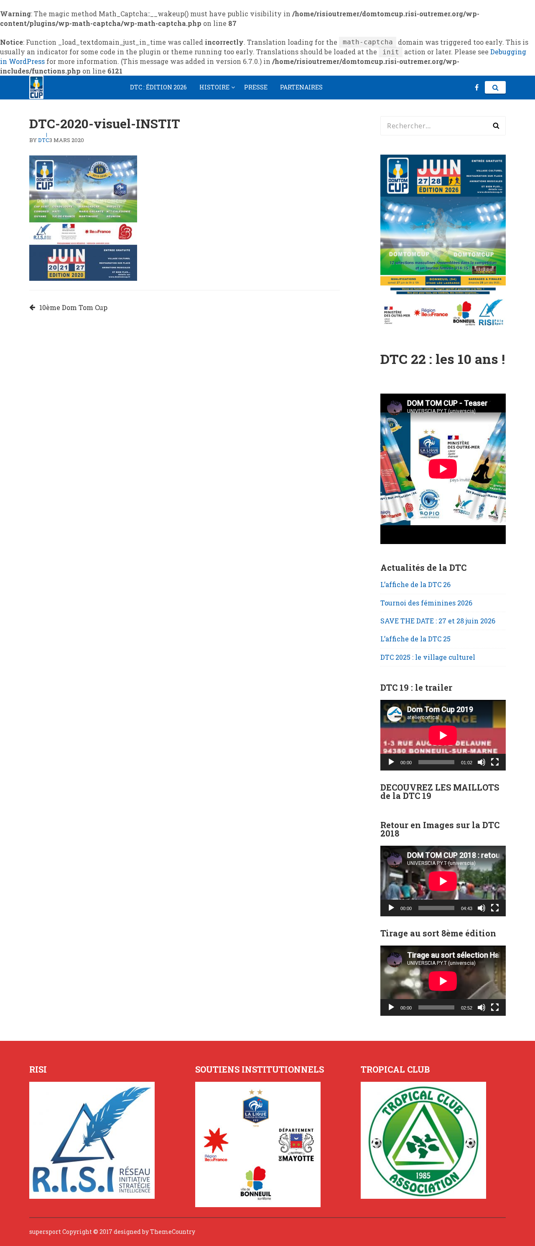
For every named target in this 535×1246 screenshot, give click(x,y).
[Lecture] (391, 762)
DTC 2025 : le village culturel (427, 657)
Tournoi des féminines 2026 (426, 602)
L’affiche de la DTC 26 (415, 584)
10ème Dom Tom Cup (73, 307)
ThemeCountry (172, 1232)
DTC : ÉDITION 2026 (158, 87)
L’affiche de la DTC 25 (415, 638)
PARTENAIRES (301, 87)
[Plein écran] (495, 762)
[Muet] (481, 762)
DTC (43, 140)
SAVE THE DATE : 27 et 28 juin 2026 (437, 620)
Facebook (477, 87)
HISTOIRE (214, 87)
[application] (443, 735)
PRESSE (256, 87)
